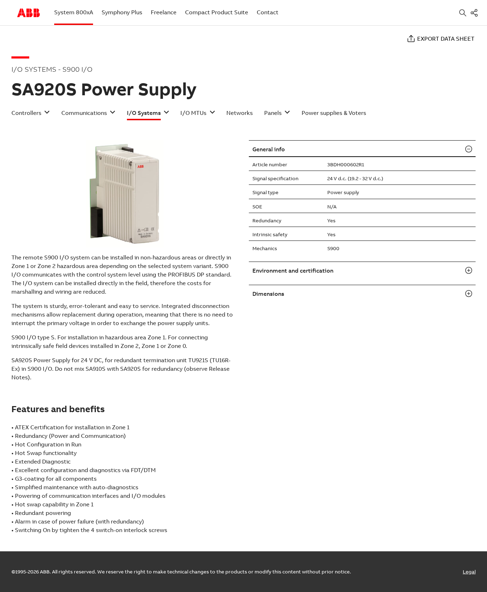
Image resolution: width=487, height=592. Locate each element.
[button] (30, 115)
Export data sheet (446, 38)
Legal (469, 571)
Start (28, 13)
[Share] (475, 12)
